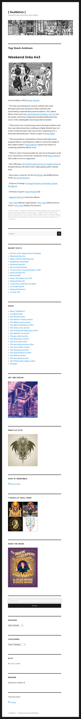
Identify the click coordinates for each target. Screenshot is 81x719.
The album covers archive (20, 322)
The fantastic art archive (20, 333)
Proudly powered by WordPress (28, 713)
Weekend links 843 (17, 264)
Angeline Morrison (16, 197)
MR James (51, 215)
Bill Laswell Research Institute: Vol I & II (39, 114)
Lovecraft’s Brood (17, 287)
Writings (13, 364)
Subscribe (34, 605)
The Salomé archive (18, 355)
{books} (38, 210)
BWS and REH (15, 275)
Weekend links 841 (17, 281)
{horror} (57, 210)
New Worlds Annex (17, 317)
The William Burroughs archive (22, 361)
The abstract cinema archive (21, 319)
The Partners (31, 217)
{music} (10, 213)
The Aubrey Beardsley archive (22, 325)
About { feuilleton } (17, 311)
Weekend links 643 (24, 57)
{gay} (53, 210)
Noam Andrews (31, 145)
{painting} (16, 213)
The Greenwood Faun (18, 267)
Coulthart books (16, 314)
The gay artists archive (19, 336)
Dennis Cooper (13, 215)
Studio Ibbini (50, 134)
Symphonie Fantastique (19, 262)
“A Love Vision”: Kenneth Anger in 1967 (25, 270)
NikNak (39, 175)
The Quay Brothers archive (20, 353)
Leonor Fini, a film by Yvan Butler (23, 284)
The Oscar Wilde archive (20, 347)
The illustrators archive (19, 339)
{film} (49, 210)
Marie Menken (31, 192)
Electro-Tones (22, 215)
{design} (44, 210)
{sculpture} (23, 213)
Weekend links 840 (17, 289)
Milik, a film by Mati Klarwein (22, 259)
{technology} (32, 213)
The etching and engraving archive (24, 331)
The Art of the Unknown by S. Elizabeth (25, 253)
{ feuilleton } (17, 12)
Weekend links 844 (17, 256)
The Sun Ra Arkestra (21, 178)
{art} (33, 210)
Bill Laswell (53, 213)
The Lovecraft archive (18, 342)
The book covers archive (20, 328)
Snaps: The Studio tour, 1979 (21, 278)
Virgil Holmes (53, 217)
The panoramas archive (19, 350)
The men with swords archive (22, 344)
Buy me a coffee (14, 664)
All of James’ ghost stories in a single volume (40, 164)
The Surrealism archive (19, 358)
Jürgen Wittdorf (33, 100)
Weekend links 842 (17, 273)
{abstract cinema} (26, 210)
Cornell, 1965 (15, 292)
